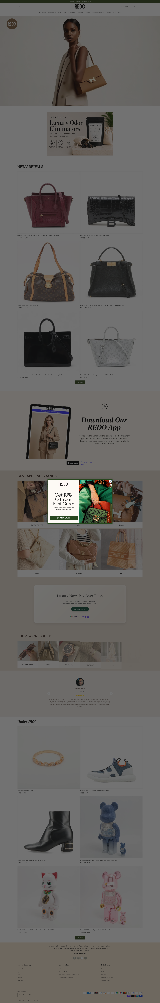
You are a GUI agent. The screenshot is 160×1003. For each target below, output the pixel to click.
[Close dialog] (110, 481)
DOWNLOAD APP (63, 518)
